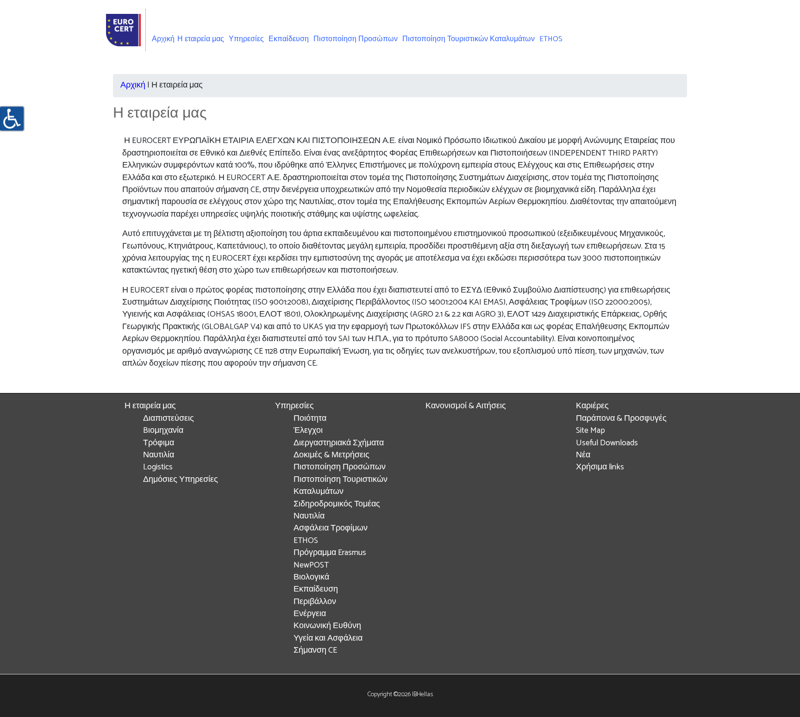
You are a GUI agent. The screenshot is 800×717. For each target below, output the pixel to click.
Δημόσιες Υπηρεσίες (180, 479)
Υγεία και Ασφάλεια (328, 638)
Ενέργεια (310, 614)
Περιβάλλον (315, 602)
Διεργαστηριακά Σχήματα (339, 443)
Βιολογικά (311, 577)
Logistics (158, 467)
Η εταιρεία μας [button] (200, 39)
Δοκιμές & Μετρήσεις (331, 455)
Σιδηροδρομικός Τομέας (337, 504)
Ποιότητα (310, 418)
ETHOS (550, 39)
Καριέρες (592, 406)
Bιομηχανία (163, 430)
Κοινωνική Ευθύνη (327, 626)
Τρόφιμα (158, 443)
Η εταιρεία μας (150, 406)
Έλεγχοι (308, 430)
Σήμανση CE (315, 650)
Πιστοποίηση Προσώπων (355, 39)
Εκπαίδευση (289, 39)
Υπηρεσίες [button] (246, 39)
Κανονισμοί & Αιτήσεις (465, 406)
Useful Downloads (607, 443)
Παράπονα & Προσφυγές (621, 418)
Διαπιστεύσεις (168, 418)
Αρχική (163, 39)
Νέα (583, 455)
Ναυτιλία (158, 455)
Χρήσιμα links (600, 467)
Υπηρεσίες (294, 406)
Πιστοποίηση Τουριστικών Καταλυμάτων (468, 39)
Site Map (590, 430)
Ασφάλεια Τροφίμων (331, 528)
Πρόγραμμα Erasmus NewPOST (330, 559)
